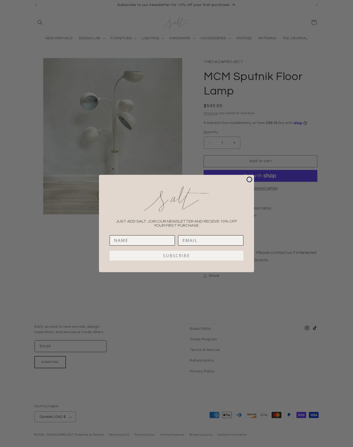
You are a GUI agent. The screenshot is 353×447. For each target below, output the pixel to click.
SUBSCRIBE (176, 255)
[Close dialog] (249, 179)
